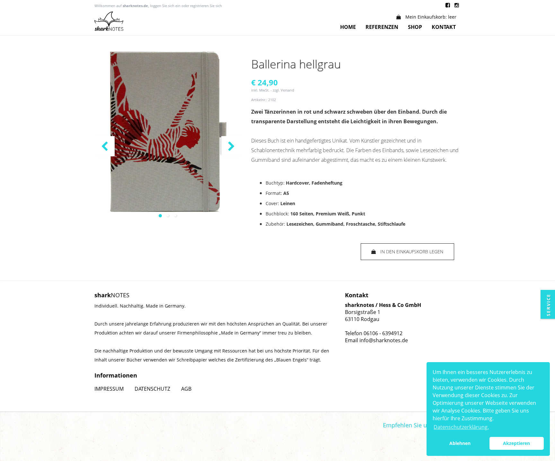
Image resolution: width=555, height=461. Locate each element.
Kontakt (444, 26)
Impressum (109, 388)
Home (348, 26)
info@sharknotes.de (383, 340)
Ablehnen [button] (460, 443)
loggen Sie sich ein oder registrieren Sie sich (186, 5)
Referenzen (382, 26)
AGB (186, 388)
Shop (415, 26)
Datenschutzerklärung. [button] (461, 427)
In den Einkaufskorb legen (411, 251)
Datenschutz (152, 388)
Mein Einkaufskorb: (430, 17)
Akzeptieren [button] (516, 443)
